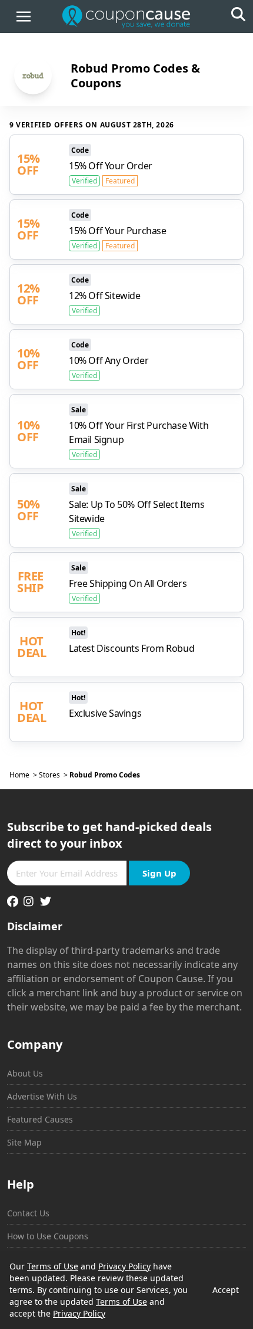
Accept (225, 1289)
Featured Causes (40, 1119)
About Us (25, 1073)
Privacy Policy (124, 1266)
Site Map (24, 1142)
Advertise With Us (42, 1096)
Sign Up (159, 873)
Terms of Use (52, 1266)
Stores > (54, 775)
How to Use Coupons (47, 1236)
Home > (24, 775)
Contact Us (28, 1213)
